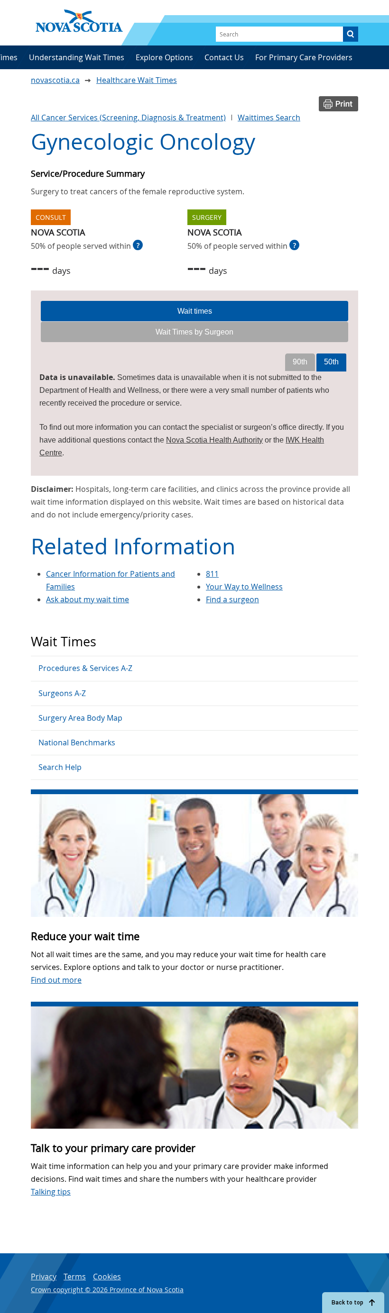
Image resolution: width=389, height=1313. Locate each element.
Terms (75, 1276)
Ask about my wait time (87, 599)
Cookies (107, 1276)
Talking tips (51, 1191)
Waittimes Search (269, 117)
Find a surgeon (232, 599)
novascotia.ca (55, 80)
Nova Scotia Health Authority (214, 440)
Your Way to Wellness (244, 586)
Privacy (43, 1276)
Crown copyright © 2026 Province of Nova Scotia (107, 1289)
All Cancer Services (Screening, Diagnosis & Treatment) (128, 117)
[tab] (194, 311)
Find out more (56, 980)
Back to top (347, 1302)
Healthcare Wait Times (136, 80)
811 (212, 574)
